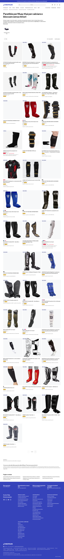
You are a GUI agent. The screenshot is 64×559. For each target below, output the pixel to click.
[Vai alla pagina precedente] (28, 452)
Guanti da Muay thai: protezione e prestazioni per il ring (13, 476)
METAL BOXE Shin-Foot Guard (48, 241)
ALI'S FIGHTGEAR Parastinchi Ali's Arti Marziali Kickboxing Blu (51, 302)
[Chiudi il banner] (60, 1)
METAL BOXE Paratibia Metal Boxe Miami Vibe (32, 92)
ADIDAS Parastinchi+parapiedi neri (10, 150)
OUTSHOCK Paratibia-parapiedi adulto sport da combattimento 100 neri (12, 63)
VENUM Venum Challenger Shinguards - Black (32, 272)
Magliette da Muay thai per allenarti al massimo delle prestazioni (14, 478)
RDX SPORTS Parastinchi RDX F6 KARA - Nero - (51, 414)
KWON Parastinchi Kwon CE (8, 387)
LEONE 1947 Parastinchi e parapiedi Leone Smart (50, 211)
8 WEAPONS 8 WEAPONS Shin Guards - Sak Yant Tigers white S (31, 359)
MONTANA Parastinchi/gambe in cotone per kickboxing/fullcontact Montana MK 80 (51, 359)
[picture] (12, 51)
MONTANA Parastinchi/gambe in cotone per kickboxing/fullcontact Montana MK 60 (31, 63)
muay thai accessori (6, 479)
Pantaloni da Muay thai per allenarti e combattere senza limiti (34, 476)
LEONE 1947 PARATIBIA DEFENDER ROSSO (11, 120)
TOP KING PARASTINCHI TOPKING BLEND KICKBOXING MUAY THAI (31, 241)
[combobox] (58, 39)
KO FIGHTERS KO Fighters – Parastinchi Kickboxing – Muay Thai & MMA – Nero (50, 93)
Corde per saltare (26, 479)
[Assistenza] (55, 5)
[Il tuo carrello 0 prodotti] (59, 5)
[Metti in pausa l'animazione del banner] (58, 1)
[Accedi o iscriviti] (57, 5)
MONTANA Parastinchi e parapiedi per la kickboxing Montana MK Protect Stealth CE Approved (51, 63)
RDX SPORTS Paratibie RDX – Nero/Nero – (11, 241)
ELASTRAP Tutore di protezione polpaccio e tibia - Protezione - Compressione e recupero (51, 151)
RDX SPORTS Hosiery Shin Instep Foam (30, 121)
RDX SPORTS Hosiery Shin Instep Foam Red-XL (32, 386)
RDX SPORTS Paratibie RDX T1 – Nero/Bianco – (12, 414)
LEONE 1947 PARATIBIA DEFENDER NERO (30, 211)
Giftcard (58, 7)
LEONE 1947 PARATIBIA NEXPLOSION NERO (50, 121)
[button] (56, 66)
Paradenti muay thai (7, 33)
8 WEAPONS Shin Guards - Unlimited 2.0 (50, 386)
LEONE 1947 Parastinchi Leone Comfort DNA (31, 180)
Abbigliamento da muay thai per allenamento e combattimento (34, 478)
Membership (53, 7)
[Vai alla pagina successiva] (35, 452)
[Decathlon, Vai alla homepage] (8, 4)
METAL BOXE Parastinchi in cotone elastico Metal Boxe (12, 359)
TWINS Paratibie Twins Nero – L (29, 414)
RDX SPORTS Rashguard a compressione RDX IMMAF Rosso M (12, 182)
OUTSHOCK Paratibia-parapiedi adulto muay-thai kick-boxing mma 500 (12, 93)
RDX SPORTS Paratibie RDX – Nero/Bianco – (31, 301)
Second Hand (47, 7)
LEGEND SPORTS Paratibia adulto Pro (10, 300)
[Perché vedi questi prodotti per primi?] (47, 39)
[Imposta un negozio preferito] (52, 5)
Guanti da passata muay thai (47, 478)
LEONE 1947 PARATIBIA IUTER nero (29, 150)
